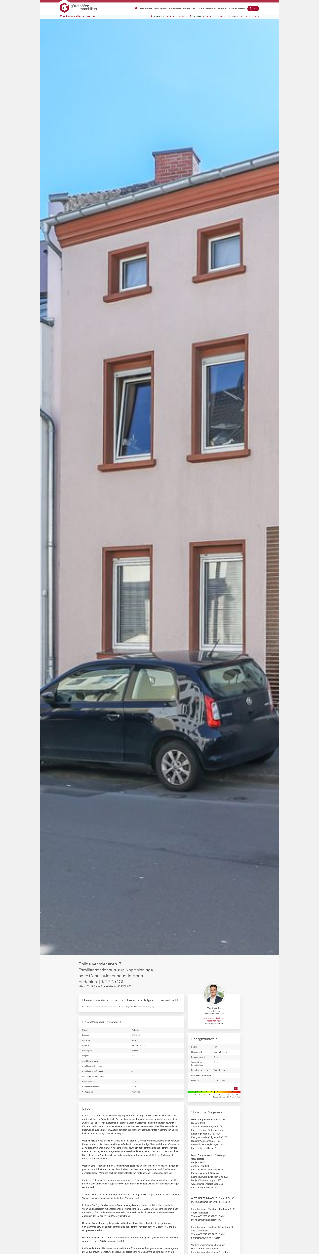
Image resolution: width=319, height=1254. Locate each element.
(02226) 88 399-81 (176, 16)
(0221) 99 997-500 (248, 16)
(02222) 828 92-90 (214, 16)
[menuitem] (135, 9)
